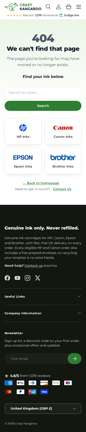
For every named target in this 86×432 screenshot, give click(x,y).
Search (43, 106)
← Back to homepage (41, 183)
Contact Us (62, 189)
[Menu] (79, 7)
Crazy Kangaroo (26, 423)
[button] (69, 7)
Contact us (34, 265)
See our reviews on (43, 15)
